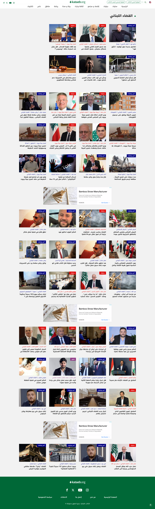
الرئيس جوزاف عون (71, 143)
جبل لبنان (93, 409)
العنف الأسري (125, 44)
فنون (73, 359)
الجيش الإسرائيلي (121, 229)
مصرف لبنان (43, 112)
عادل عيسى (132, 75)
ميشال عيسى (62, 75)
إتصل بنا (78, 497)
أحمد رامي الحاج (101, 174)
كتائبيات (30, 6)
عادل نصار (103, 112)
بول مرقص (96, 143)
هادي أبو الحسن (59, 260)
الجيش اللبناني (132, 229)
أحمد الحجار (43, 346)
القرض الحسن (95, 291)
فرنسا (128, 291)
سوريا (116, 75)
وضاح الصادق (132, 377)
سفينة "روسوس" (60, 44)
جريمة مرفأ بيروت (94, 112)
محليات (114, 6)
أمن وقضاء (131, 25)
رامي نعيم (133, 346)
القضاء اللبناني (83, 44)
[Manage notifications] (150, 505)
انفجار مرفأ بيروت (71, 44)
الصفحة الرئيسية (110, 497)
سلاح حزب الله (115, 464)
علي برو (44, 409)
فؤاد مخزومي (64, 346)
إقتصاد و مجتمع (93, 6)
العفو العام (73, 346)
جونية (117, 44)
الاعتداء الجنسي (101, 75)
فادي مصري (72, 112)
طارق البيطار (121, 174)
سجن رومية (73, 464)
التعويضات (113, 112)
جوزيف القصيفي (123, 346)
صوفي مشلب (42, 377)
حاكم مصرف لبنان (90, 174)
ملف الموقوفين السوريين (99, 377)
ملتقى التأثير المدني (70, 291)
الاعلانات (64, 497)
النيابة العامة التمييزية (120, 409)
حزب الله (133, 291)
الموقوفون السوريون (25, 291)
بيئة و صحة (66, 6)
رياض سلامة (34, 112)
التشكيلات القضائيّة (100, 229)
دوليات (105, 6)
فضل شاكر (43, 229)
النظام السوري (124, 75)
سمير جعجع (103, 44)
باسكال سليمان (93, 44)
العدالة (27, 143)
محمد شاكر (65, 377)
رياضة (56, 6)
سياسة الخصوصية (45, 497)
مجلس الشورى (132, 112)
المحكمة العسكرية (71, 260)
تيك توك (73, 174)
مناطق (47, 6)
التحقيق (32, 143)
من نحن (93, 497)
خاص (39, 6)
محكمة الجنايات (55, 174)
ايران (93, 346)
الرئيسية (124, 6)
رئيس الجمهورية (95, 464)
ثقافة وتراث (79, 6)
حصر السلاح (33, 464)
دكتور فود (133, 44)
